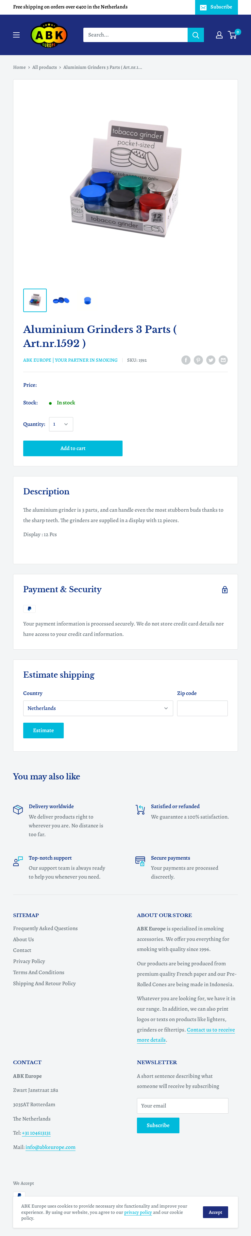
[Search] (196, 35)
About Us (23, 939)
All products (44, 67)
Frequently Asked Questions (45, 928)
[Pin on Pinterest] (198, 359)
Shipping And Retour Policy (44, 983)
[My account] (219, 34)
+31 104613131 (36, 1133)
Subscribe (221, 6)
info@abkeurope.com (50, 1147)
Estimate (43, 730)
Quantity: (34, 424)
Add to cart (73, 448)
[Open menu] (16, 35)
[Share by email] (223, 359)
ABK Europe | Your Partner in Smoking (70, 360)
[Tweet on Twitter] (210, 359)
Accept (215, 1212)
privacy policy (138, 1212)
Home (19, 67)
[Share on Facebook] (186, 359)
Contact (22, 950)
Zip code (187, 693)
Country (32, 693)
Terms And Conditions (38, 972)
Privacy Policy (29, 961)
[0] (232, 35)
